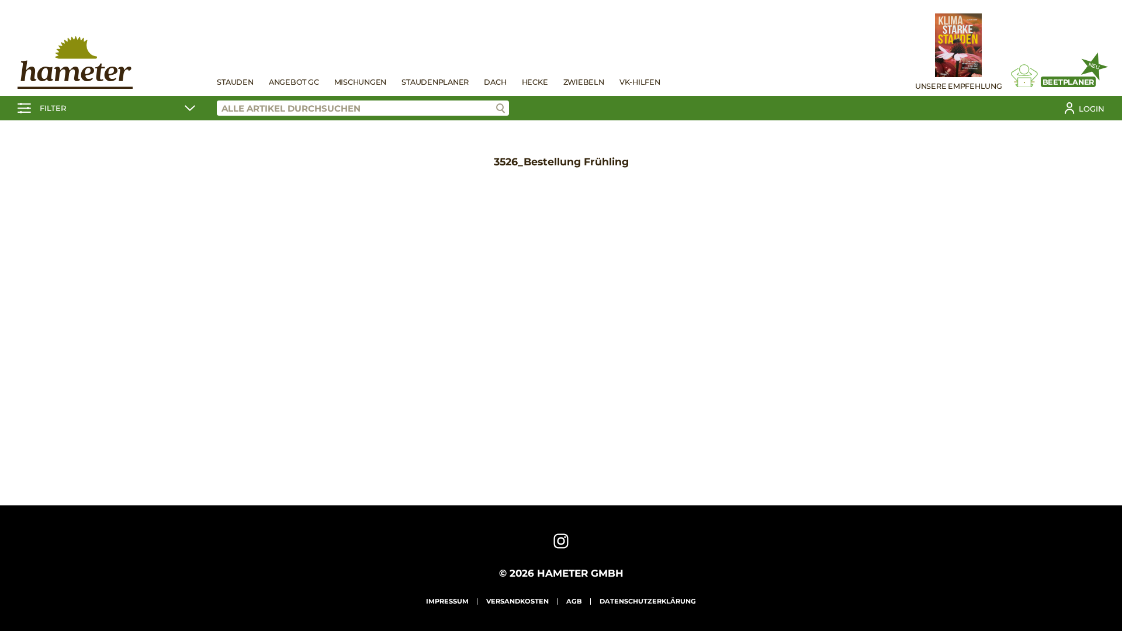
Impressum (447, 601)
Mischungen (360, 82)
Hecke (535, 82)
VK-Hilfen (639, 82)
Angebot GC (294, 82)
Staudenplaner (435, 82)
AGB (574, 601)
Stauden (235, 82)
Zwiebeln (583, 82)
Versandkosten (517, 601)
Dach (495, 82)
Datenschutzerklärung (648, 601)
